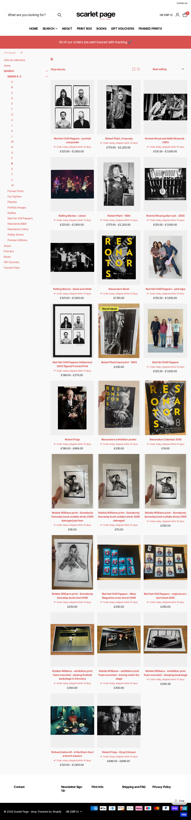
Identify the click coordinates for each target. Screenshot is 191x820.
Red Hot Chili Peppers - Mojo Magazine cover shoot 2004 (119, 595)
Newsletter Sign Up (71, 788)
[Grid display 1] (133, 69)
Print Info (98, 787)
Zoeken (59, 15)
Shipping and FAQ (133, 787)
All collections (50, 31)
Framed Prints (150, 28)
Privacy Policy (161, 787)
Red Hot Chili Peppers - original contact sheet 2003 (165, 595)
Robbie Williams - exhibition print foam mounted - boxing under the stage (118, 674)
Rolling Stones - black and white (72, 288)
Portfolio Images (16, 207)
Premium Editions (17, 240)
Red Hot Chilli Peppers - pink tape (165, 288)
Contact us (182, 3)
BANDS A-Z (14, 76)
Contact (19, 787)
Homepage (10, 52)
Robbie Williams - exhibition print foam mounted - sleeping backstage (165, 672)
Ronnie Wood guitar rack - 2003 (165, 215)
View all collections (14, 60)
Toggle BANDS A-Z (47, 76)
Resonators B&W (16, 223)
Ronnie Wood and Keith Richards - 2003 (165, 140)
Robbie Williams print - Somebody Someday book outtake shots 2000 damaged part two (72, 516)
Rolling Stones (15, 234)
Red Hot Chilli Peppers (165, 362)
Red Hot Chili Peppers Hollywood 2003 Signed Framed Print (72, 364)
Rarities (11, 212)
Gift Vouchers (122, 28)
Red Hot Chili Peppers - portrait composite (72, 140)
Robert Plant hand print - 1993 (119, 362)
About (67, 28)
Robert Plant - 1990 (118, 215)
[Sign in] (178, 15)
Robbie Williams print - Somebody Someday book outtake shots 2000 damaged (119, 516)
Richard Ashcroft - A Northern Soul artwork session (72, 754)
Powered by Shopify (49, 811)
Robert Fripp (72, 439)
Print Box (84, 28)
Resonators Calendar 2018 (165, 439)
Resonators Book (119, 288)
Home (33, 28)
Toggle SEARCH (47, 71)
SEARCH (9, 71)
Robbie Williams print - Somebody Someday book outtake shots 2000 (166, 514)
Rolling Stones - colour (72, 215)
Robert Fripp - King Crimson (119, 752)
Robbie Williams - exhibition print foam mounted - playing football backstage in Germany (72, 674)
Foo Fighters (14, 196)
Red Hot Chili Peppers (19, 218)
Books (101, 28)
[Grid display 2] (138, 69)
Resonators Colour (17, 229)
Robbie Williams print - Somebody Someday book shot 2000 (72, 595)
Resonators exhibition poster (118, 439)
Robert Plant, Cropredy (119, 138)
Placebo (12, 201)
